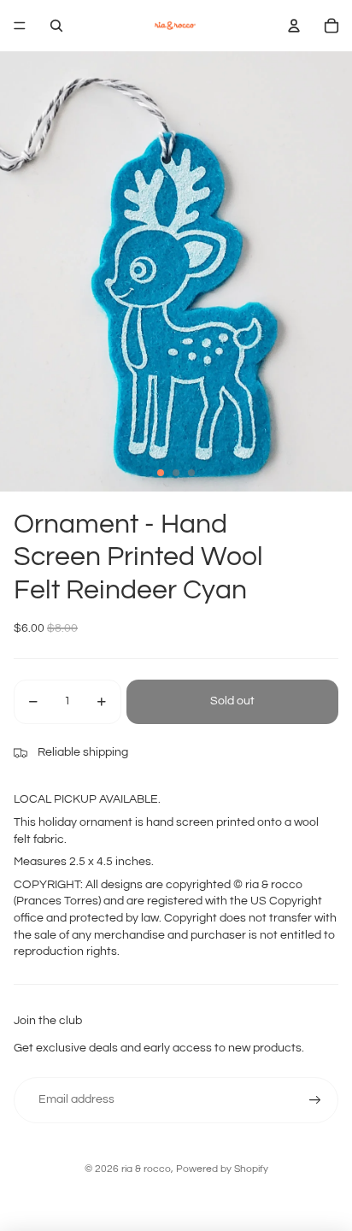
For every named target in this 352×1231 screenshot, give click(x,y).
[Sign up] (315, 1100)
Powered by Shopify (222, 1169)
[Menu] (19, 25)
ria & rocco (146, 1169)
